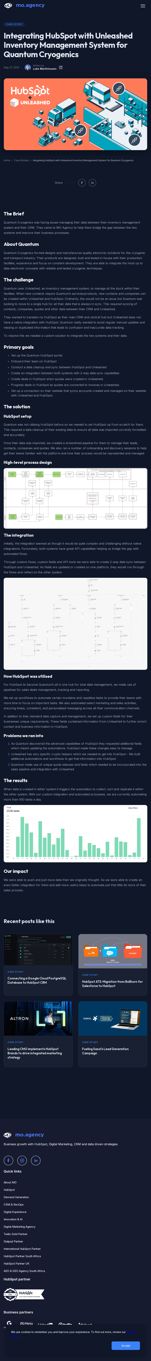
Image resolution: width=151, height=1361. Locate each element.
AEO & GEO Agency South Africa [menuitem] (24, 1271)
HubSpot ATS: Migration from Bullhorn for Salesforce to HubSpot (112, 984)
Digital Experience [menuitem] (15, 1212)
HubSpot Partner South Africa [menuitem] (22, 1256)
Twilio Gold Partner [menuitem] (15, 1234)
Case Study (14, 24)
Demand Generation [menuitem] (16, 1197)
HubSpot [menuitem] (9, 1190)
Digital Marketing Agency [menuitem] (19, 1226)
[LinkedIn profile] (60, 67)
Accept (126, 1345)
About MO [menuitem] (10, 1182)
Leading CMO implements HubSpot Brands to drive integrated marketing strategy (35, 1053)
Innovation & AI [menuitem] (13, 1219)
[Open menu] (143, 6)
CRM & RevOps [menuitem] (14, 1204)
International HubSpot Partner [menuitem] (22, 1249)
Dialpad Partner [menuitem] (13, 1241)
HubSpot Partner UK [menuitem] (16, 1263)
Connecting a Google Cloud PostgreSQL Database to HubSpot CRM (37, 980)
